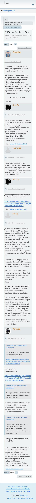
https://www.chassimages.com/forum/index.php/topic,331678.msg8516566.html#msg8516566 (17, 378)
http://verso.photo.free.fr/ (14, 469)
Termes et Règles (16, 492)
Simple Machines (26, 498)
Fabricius (17, 148)
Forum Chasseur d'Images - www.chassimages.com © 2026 (18, 487)
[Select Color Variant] (33, 4)
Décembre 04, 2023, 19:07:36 (16, 338)
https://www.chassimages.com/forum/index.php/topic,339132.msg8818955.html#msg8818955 (17, 203)
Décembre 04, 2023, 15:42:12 (16, 223)
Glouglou (17, 52)
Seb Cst (16, 105)
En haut (6, 472)
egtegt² (16, 213)
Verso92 (16, 329)
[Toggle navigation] (7, 3)
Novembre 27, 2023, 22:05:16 (16, 157)
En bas (6, 44)
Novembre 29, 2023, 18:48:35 (16, 189)
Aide (7, 492)
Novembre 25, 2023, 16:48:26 (12, 62)
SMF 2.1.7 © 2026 (12, 498)
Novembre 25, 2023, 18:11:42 (16, 115)
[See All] (5, 19)
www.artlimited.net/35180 (18, 144)
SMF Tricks (24, 495)
